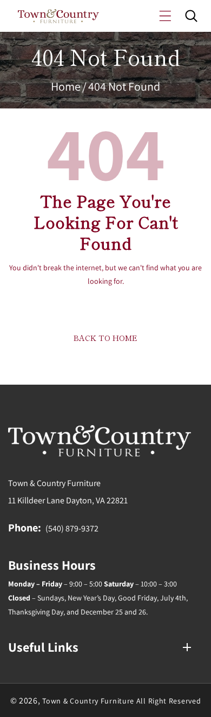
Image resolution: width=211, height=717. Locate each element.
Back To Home (105, 337)
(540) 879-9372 (71, 528)
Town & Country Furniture (88, 701)
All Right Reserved (168, 701)
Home (66, 86)
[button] (165, 16)
